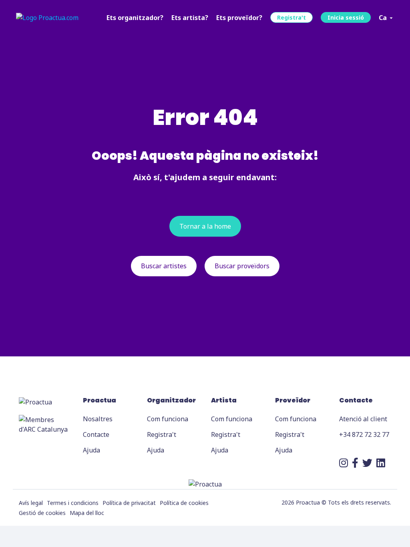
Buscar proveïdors (242, 265)
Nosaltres (98, 418)
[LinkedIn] (380, 462)
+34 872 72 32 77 (364, 434)
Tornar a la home (205, 226)
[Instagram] (343, 462)
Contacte (96, 434)
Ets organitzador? (135, 17)
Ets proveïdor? (239, 17)
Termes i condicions (72, 503)
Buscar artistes (164, 265)
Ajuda (91, 450)
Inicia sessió (346, 17)
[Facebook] (355, 462)
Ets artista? (189, 17)
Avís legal (31, 503)
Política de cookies (184, 503)
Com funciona (167, 418)
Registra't (291, 17)
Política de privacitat (129, 503)
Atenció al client (363, 418)
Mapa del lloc (87, 513)
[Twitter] (367, 462)
